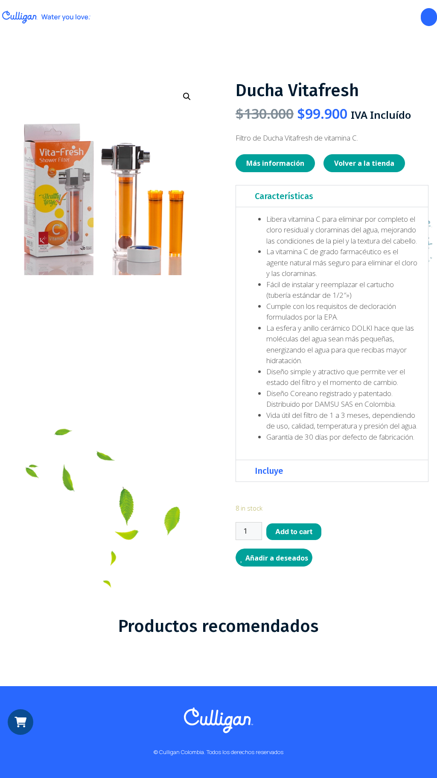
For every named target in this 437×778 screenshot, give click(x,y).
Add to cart (293, 531)
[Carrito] (429, 17)
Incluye (269, 471)
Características (284, 196)
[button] (332, 196)
